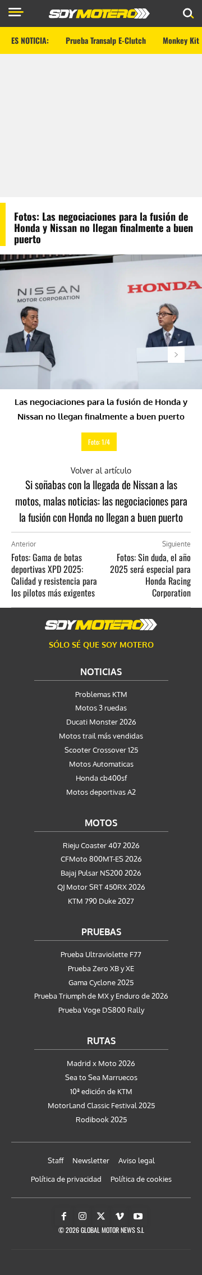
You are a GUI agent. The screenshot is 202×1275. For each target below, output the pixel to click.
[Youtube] (138, 1217)
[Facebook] (64, 1217)
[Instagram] (82, 1217)
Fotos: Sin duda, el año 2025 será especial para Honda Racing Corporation (150, 574)
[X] (101, 1217)
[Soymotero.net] (101, 624)
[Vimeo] (119, 1217)
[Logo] (99, 13)
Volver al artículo (101, 470)
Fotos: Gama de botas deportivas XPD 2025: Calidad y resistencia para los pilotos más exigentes (54, 574)
